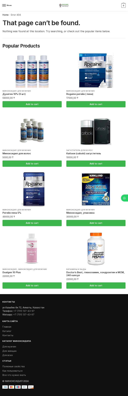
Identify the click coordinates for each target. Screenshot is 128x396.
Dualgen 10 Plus (11, 272)
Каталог (6, 331)
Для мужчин (9, 346)
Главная (6, 326)
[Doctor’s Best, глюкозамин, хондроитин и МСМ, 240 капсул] (96, 249)
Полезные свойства (13, 366)
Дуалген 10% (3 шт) (14, 94)
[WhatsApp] (124, 198)
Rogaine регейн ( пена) (79, 94)
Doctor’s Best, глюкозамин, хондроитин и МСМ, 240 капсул (95, 274)
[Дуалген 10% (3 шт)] (32, 70)
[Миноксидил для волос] (32, 130)
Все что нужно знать (14, 374)
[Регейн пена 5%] (32, 189)
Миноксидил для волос (16, 153)
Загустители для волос (79, 150)
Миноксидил (9, 269)
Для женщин (9, 350)
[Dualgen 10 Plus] (32, 249)
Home (5, 14)
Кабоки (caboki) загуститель (83, 153)
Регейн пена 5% (11, 212)
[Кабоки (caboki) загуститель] (96, 130)
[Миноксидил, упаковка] (96, 189)
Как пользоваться (12, 370)
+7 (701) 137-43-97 (23, 310)
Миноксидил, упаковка (80, 212)
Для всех (7, 355)
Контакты (7, 335)
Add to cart (32, 104)
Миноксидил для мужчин (16, 91)
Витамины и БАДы (76, 269)
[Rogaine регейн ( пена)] (96, 70)
